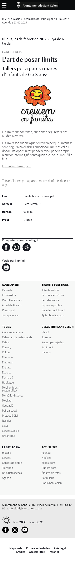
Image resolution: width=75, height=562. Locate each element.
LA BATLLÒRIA (11, 447)
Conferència (11, 52)
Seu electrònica (50, 300)
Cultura (6, 352)
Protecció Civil (10, 415)
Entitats (6, 367)
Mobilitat (7, 400)
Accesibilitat (37, 552)
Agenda (6, 22)
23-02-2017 (20, 22)
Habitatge (8, 382)
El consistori (9, 295)
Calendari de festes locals (17, 337)
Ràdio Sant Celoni (52, 483)
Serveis (6, 458)
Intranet (54, 552)
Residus (6, 420)
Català (6, 342)
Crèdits (20, 552)
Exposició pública (52, 305)
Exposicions (48, 463)
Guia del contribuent (53, 310)
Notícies (46, 458)
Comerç (6, 347)
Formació (7, 377)
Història (46, 352)
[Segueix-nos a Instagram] (16, 532)
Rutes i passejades (53, 342)
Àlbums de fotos (51, 473)
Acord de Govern (11, 305)
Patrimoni (47, 347)
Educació (14, 19)
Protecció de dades (38, 548)
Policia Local (9, 410)
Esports (6, 372)
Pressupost (8, 310)
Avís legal (60, 548)
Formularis (48, 478)
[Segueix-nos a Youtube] (25, 532)
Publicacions (49, 468)
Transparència (10, 315)
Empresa (7, 362)
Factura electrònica (53, 295)
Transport (7, 468)
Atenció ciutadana (12, 332)
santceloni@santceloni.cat (23, 508)
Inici (4, 19)
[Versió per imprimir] (7, 268)
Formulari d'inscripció (16, 166)
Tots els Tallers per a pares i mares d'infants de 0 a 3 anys (36, 183)
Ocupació (7, 405)
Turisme (46, 337)
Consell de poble (12, 463)
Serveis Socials (10, 431)
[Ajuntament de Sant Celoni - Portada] (37, 4)
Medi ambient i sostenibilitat (11, 389)
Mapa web (15, 548)
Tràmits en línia (50, 290)
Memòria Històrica (12, 395)
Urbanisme (8, 436)
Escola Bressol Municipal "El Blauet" (45, 19)
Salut (5, 426)
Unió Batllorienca (12, 473)
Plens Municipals (12, 300)
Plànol (45, 332)
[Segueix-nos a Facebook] (6, 532)
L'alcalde (7, 290)
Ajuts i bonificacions (53, 315)
